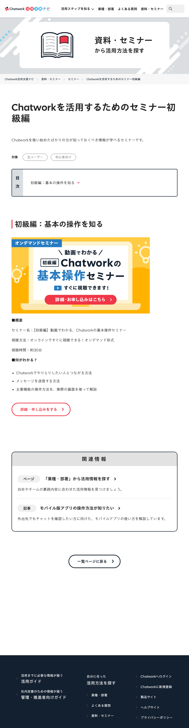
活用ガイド (31, 681)
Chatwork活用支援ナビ (19, 79)
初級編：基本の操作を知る (52, 183)
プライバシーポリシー (157, 717)
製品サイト (149, 697)
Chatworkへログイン (156, 676)
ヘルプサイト (150, 707)
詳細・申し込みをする (38, 409)
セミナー (73, 79)
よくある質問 (127, 9)
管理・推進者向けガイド (43, 697)
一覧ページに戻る (92, 561)
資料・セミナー (152, 9)
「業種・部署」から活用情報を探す (77, 479)
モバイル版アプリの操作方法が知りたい (77, 508)
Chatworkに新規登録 (156, 686)
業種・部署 (106, 9)
